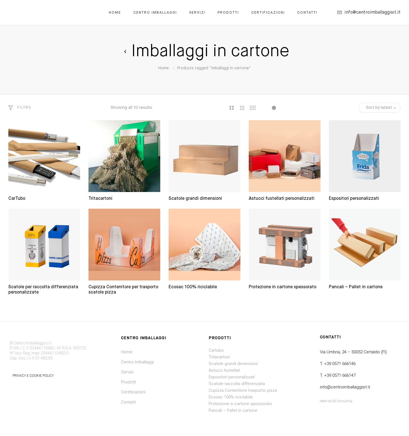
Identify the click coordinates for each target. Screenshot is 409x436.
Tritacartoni (100, 198)
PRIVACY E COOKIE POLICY (33, 376)
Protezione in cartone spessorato (282, 287)
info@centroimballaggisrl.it (345, 387)
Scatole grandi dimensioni (195, 198)
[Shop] (125, 51)
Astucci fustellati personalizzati (281, 198)
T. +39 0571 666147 (338, 375)
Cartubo (216, 350)
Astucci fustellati (224, 370)
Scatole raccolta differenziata (237, 383)
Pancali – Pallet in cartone (356, 287)
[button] (19, 108)
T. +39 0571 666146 (338, 363)
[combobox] (379, 108)
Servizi (197, 12)
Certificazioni (268, 12)
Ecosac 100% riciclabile (193, 287)
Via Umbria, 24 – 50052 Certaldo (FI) (353, 351)
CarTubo (16, 198)
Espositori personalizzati (354, 198)
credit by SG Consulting (336, 401)
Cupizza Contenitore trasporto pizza (243, 390)
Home (115, 12)
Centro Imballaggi (155, 12)
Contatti (307, 12)
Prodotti (228, 12)
